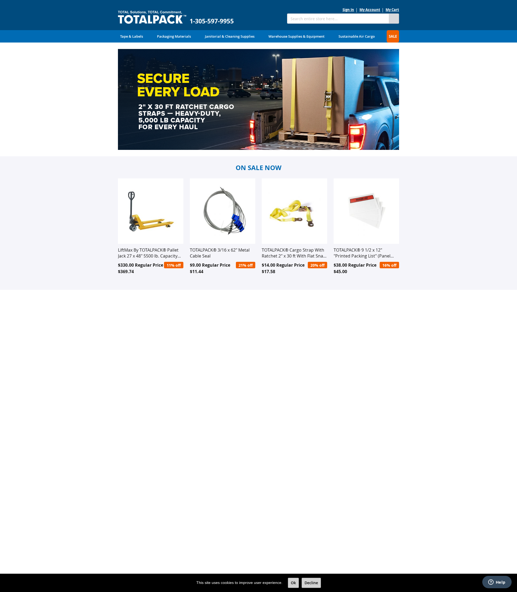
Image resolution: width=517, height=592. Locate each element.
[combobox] (338, 18)
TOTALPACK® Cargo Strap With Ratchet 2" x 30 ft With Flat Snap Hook (294, 253)
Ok (293, 582)
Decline (311, 582)
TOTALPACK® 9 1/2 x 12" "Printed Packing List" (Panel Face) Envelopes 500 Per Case (363, 253)
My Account (369, 9)
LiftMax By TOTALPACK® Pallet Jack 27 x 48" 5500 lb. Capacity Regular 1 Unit (148, 253)
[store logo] (152, 17)
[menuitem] (131, 36)
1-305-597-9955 (212, 21)
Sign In (348, 9)
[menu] (258, 36)
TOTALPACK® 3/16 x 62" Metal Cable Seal (220, 253)
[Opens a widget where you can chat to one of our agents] (497, 582)
